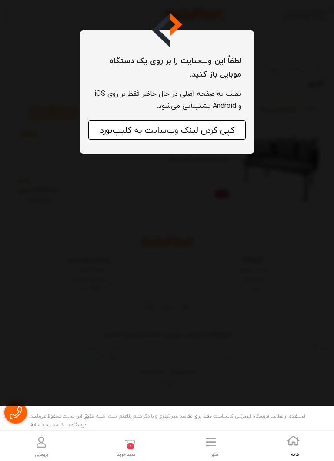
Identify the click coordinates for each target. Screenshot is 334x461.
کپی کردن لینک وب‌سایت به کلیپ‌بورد (167, 130)
